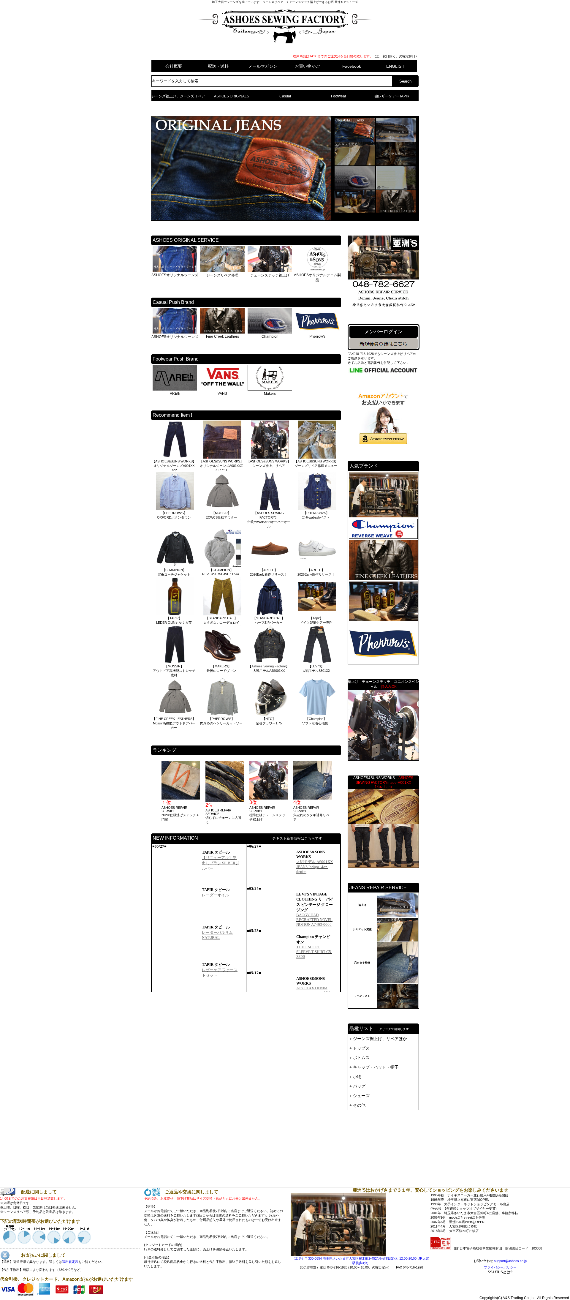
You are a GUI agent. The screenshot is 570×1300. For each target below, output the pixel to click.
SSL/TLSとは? (500, 1272)
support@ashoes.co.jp (510, 1261)
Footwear (338, 96)
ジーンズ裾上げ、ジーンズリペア (178, 96)
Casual (285, 96)
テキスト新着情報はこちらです (297, 838)
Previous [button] (154, 793)
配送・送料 (218, 66)
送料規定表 (70, 1261)
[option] (181, 791)
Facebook (351, 66)
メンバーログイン (384, 331)
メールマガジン (262, 66)
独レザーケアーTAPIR (391, 96)
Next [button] (338, 793)
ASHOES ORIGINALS (231, 96)
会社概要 (173, 66)
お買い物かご (307, 66)
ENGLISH (395, 66)
